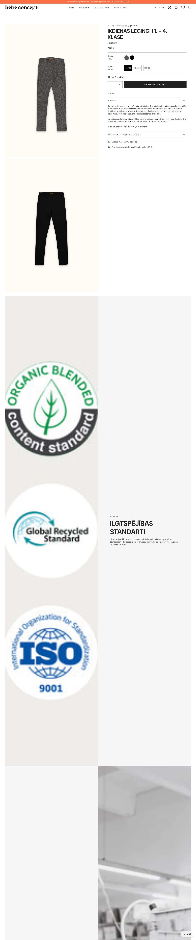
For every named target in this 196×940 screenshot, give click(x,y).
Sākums (111, 26)
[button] (71, 7)
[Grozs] (189, 7)
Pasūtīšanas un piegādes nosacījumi (124, 134)
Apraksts (112, 100)
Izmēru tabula (118, 77)
